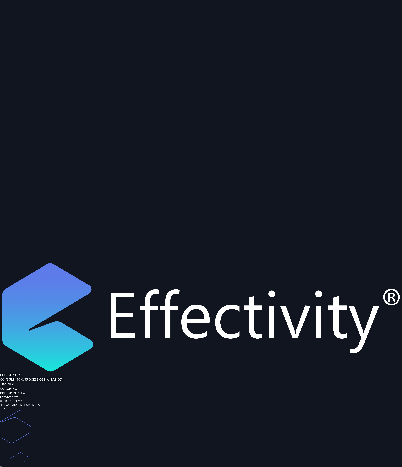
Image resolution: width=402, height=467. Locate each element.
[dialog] (201, 364)
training (8, 384)
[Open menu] (1, 466)
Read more (2, 110)
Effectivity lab (14, 393)
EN (396, 4)
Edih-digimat (9, 397)
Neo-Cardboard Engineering (20, 404)
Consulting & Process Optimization (31, 379)
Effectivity (10, 375)
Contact (6, 408)
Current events (11, 401)
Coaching (8, 388)
